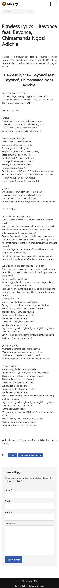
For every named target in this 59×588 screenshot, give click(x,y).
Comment (10, 523)
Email (8, 501)
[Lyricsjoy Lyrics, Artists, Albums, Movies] (10, 4)
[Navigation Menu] (53, 4)
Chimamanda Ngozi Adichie (30, 455)
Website (8, 512)
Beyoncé (12, 455)
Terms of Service (36, 585)
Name (8, 490)
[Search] (31, 11)
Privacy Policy (21, 585)
